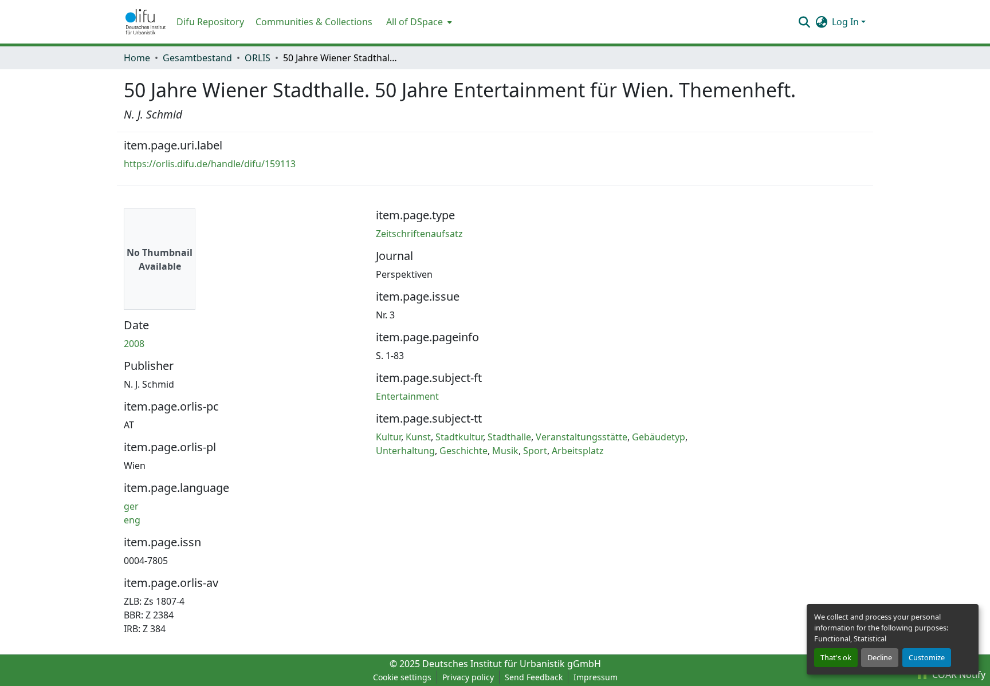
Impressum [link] (595, 677)
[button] (145, 21)
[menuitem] (418, 21)
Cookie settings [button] (402, 677)
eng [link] (132, 520)
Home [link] (137, 58)
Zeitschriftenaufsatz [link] (419, 233)
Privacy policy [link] (468, 677)
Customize (927, 657)
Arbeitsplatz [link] (578, 450)
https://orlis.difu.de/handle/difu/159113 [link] (210, 163)
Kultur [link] (388, 437)
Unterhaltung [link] (405, 450)
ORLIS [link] (257, 58)
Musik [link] (505, 450)
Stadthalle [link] (509, 437)
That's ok (835, 657)
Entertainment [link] (407, 396)
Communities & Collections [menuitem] (314, 21)
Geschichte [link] (463, 450)
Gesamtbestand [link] (197, 58)
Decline (879, 657)
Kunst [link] (418, 437)
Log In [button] (846, 21)
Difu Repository (210, 21)
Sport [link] (535, 450)
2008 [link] (134, 343)
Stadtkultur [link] (459, 437)
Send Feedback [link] (534, 677)
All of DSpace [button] (414, 21)
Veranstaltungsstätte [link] (581, 437)
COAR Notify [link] (957, 674)
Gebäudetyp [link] (658, 437)
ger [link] (131, 506)
